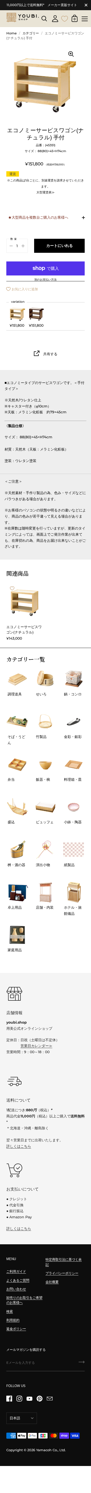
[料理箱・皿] (74, 764)
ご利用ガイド (16, 1271)
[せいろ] (46, 679)
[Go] (82, 1363)
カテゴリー (30, 33)
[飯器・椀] (46, 764)
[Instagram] (19, 1398)
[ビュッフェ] (46, 807)
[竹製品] (46, 722)
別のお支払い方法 (45, 279)
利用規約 (12, 1320)
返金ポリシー (16, 1329)
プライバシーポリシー (62, 1273)
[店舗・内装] (46, 892)
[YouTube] (29, 1398)
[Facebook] (9, 1398)
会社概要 (52, 1282)
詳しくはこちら (18, 1146)
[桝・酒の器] (17, 850)
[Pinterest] (39, 1398)
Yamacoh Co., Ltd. (51, 1450)
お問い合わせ (16, 1289)
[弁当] (17, 764)
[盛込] (17, 807)
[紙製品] (74, 850)
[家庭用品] (17, 935)
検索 (9, 1311)
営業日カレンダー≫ (36, 1046)
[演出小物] (46, 850)
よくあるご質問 (17, 1280)
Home (11, 33)
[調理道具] (17, 679)
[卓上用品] (17, 892)
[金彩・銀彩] (74, 722)
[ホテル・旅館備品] (74, 892)
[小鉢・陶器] (74, 807)
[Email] (49, 1398)
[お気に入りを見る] (64, 18)
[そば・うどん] (17, 722)
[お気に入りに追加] (12, 588)
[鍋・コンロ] (74, 679)
